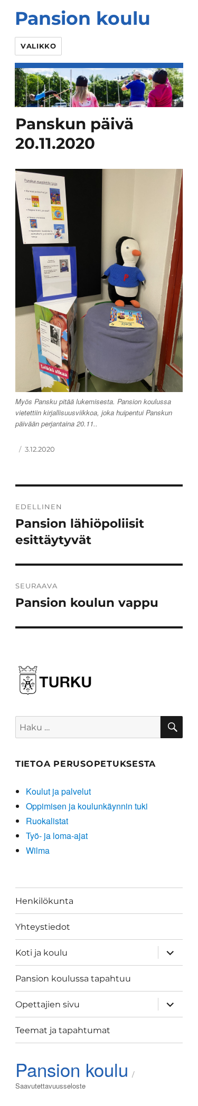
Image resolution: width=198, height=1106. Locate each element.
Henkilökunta (44, 901)
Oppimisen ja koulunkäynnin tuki (87, 806)
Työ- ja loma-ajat (57, 836)
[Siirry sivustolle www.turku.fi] (55, 678)
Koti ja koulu (41, 953)
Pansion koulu (82, 18)
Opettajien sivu (47, 1004)
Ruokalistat (47, 821)
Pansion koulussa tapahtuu (73, 979)
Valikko (38, 46)
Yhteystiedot (42, 927)
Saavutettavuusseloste (50, 1086)
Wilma (38, 850)
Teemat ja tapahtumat (62, 1030)
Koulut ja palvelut (58, 791)
